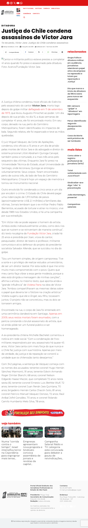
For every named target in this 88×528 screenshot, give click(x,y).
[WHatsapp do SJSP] (21, 4)
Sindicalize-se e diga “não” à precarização (75, 185)
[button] (27, 17)
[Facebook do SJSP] (8, 4)
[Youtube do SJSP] (18, 4)
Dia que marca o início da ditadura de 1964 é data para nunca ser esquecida (77, 93)
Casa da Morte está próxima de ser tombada (76, 138)
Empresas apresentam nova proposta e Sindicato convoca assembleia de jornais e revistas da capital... (32, 453)
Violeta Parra (34, 284)
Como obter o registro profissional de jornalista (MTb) (76, 159)
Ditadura (8, 25)
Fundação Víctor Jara (39, 233)
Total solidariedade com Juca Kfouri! (77, 173)
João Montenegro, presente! (77, 196)
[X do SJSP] (15, 4)
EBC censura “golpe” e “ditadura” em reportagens (75, 110)
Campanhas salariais (74, 205)
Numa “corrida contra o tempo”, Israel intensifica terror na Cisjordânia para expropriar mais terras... (11, 450)
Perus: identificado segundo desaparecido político (77, 124)
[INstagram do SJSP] (11, 4)
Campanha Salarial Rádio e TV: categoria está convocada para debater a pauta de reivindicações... (54, 450)
